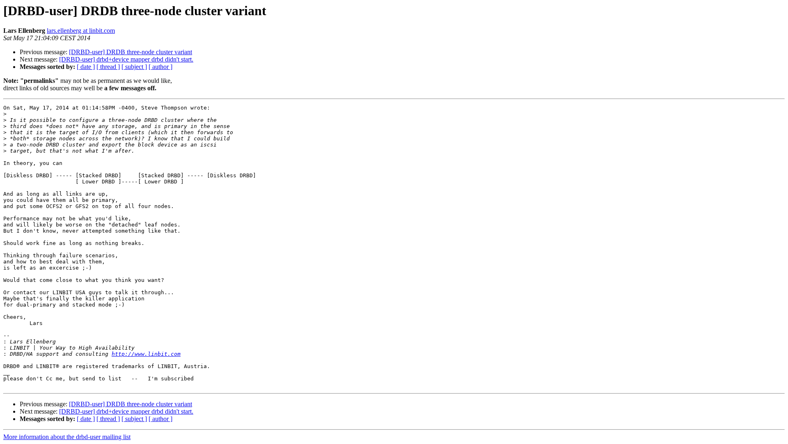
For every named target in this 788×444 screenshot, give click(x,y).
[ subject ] (134, 66)
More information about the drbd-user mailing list (67, 436)
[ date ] (86, 66)
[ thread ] (108, 66)
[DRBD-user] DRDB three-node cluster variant (130, 51)
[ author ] (160, 66)
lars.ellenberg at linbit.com (81, 30)
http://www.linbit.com (146, 354)
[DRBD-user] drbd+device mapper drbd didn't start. (126, 59)
